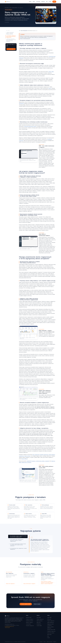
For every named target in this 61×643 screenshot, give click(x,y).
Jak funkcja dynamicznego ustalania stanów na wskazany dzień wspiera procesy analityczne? (17, 544)
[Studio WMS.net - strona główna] (8, 2)
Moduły (30, 1)
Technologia (38, 1)
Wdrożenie (43, 1)
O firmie (44, 641)
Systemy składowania (50, 622)
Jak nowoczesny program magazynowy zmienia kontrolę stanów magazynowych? (18, 536)
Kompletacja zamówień (29, 620)
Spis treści (41, 641)
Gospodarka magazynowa (51, 631)
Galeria (34, 1)
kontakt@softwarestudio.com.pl (9, 626)
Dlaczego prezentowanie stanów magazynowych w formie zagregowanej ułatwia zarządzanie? (11, 40)
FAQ (46, 1)
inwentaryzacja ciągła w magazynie (42, 461)
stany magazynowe (35, 454)
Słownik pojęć (49, 634)
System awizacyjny (39, 620)
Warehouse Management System (30, 126)
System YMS (38, 622)
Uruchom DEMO (39, 625)
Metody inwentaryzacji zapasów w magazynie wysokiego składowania (10, 33)
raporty (49, 88)
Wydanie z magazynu (29, 622)
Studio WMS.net (7, 7)
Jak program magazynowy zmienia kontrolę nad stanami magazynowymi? (11, 36)
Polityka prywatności (49, 641)
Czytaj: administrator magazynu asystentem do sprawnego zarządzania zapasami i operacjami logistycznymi (48, 582)
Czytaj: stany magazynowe (10, 583)
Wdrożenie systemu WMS (51, 629)
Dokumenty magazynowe (30, 625)
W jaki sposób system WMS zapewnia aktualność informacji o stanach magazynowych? (16, 540)
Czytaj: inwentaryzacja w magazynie (29, 583)
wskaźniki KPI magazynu (31, 461)
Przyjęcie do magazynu (29, 619)
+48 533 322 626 (7, 627)
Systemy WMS (51, 71)
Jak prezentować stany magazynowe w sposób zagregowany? (18, 549)
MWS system (49, 619)
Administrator (21, 103)
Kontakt (50, 1)
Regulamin (54, 641)
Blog (48, 636)
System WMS (39, 617)
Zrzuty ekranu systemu (50, 632)
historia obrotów (27, 456)
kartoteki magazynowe (44, 454)
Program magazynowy (40, 619)
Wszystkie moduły (28, 617)
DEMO (54, 1)
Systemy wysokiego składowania (13, 7)
